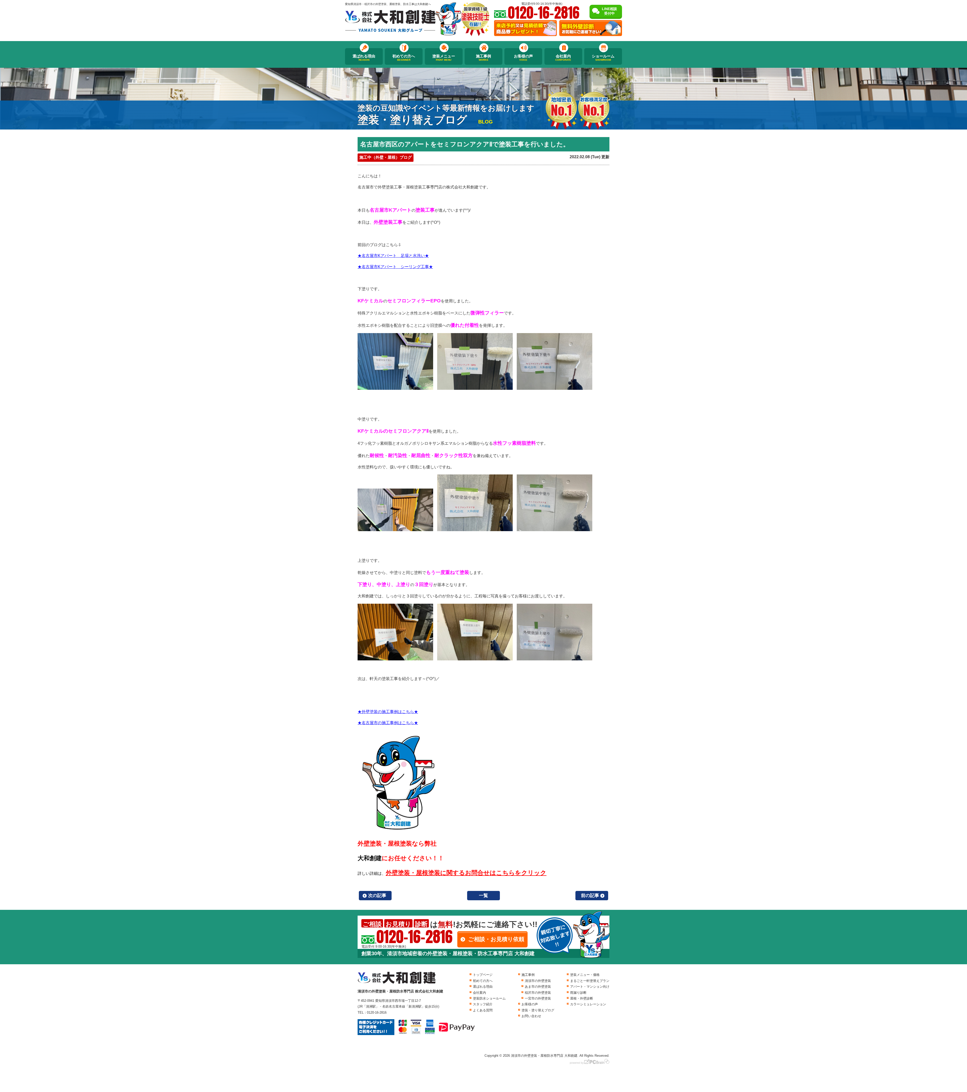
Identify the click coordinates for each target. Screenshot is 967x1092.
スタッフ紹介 (483, 1004)
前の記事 (590, 895)
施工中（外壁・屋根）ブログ (385, 157)
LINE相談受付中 (609, 11)
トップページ (483, 975)
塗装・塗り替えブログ (538, 1010)
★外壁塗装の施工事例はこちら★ (388, 712)
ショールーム (603, 57)
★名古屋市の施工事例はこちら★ (388, 723)
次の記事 (377, 895)
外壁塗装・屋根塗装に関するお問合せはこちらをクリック (466, 872)
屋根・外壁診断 (581, 998)
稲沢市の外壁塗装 (538, 992)
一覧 (483, 895)
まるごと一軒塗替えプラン (589, 981)
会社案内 (563, 57)
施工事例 (483, 57)
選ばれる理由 (364, 57)
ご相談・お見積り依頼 (496, 939)
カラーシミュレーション (588, 1004)
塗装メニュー (443, 57)
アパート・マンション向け (589, 986)
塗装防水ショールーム (489, 998)
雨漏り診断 (578, 992)
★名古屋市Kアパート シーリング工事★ (395, 267)
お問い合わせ (531, 1016)
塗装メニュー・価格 (585, 975)
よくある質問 (483, 1010)
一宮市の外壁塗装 (538, 998)
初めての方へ (403, 57)
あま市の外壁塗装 (538, 986)
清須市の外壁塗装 (538, 981)
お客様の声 (523, 57)
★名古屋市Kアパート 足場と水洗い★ (393, 255)
